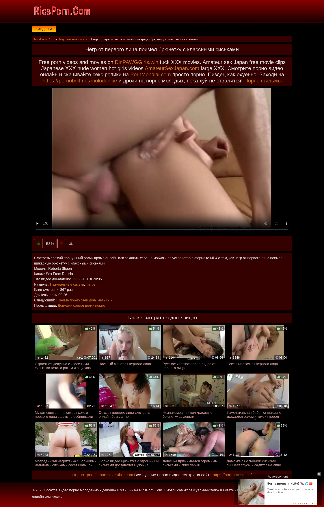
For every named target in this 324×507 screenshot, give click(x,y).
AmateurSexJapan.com (172, 68)
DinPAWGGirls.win (136, 62)
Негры (91, 284)
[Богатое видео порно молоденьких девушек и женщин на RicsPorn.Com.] (61, 11)
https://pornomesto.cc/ (232, 475)
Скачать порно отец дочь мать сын (84, 300)
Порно (100, 475)
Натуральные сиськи (67, 284)
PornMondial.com (150, 74)
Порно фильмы (263, 81)
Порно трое (82, 475)
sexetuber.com (120, 475)
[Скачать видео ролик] (71, 244)
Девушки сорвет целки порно (81, 305)
